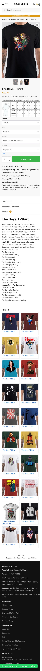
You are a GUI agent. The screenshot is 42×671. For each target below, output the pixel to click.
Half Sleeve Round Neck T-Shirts (18, 19)
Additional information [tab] (10, 207)
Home (3, 19)
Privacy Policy (7, 605)
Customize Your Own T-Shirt (21, 16)
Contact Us (6, 633)
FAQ (3, 637)
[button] (37, 4)
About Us (5, 629)
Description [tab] (6, 201)
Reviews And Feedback (10, 645)
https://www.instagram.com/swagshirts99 (17, 659)
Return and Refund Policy (11, 613)
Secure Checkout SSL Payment (13, 641)
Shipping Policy (7, 609)
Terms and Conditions (10, 617)
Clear (3, 153)
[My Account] (34, 3)
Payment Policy (7, 621)
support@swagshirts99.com (17, 578)
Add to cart (26, 159)
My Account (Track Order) (11, 649)
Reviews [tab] (6, 212)
